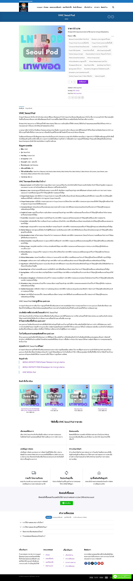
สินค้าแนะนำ (49, 566)
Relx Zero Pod (78, 409)
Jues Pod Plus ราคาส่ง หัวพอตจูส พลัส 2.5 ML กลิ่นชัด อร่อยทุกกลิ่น (30, 409)
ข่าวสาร (97, 7)
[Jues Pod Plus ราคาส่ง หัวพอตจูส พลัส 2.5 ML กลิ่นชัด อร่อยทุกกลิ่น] (30, 395)
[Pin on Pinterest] (79, 97)
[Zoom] (21, 69)
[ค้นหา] (113, 7)
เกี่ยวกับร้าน (88, 7)
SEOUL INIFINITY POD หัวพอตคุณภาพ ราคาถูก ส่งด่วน (43, 367)
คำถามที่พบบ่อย (70, 558)
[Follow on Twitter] (95, 563)
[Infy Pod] (54, 395)
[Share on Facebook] (69, 97)
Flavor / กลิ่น (72, 36)
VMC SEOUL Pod (29, 372)
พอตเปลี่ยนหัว (49, 558)
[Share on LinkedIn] (82, 97)
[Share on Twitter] (72, 97)
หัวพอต (46, 7)
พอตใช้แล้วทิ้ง (67, 7)
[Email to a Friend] (76, 97)
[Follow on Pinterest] (98, 563)
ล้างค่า (112, 36)
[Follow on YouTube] (102, 563)
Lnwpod (39, 7)
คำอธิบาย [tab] (21, 108)
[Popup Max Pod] (102, 395)
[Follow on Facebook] (85, 563)
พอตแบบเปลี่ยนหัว (55, 7)
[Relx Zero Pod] (78, 395)
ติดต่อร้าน (104, 7)
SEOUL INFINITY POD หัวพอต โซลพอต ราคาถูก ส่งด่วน (43, 362)
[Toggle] (21, 523)
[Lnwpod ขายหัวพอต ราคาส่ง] (26, 7)
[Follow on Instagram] (89, 563)
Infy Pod (54, 409)
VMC (66, 19)
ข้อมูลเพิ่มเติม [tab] (28, 108)
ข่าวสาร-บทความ (70, 562)
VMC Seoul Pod (77, 93)
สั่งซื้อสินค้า (82, 82)
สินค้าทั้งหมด (77, 7)
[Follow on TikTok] (92, 563)
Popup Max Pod (102, 409)
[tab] (48, 517)
